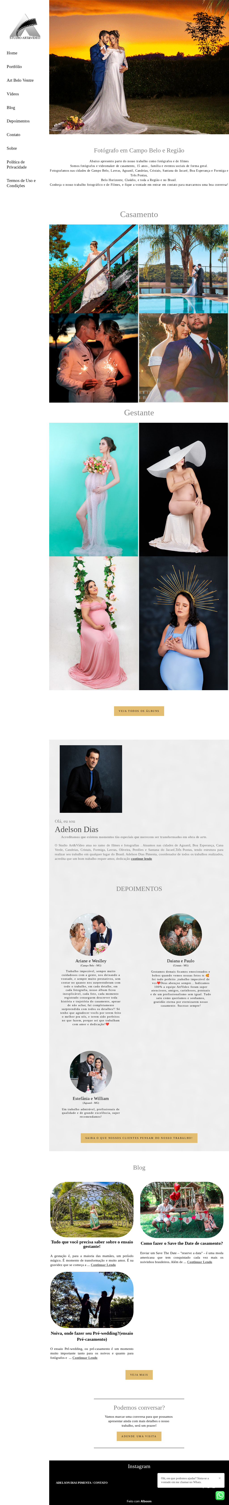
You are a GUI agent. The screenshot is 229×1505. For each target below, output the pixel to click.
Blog (11, 107)
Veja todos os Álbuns (139, 711)
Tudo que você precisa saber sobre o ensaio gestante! (92, 1244)
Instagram (139, 1466)
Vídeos (13, 94)
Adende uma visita (139, 1436)
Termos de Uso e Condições (21, 183)
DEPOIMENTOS (139, 889)
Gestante (139, 412)
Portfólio (14, 66)
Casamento (139, 214)
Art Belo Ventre (20, 80)
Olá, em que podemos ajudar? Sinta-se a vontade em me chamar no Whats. (185, 1480)
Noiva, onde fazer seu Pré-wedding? (85, 1333)
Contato (13, 134)
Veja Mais (139, 1374)
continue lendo (141, 858)
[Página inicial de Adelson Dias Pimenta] (24, 25)
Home (12, 53)
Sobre (12, 148)
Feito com (139, 1501)
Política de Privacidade (17, 164)
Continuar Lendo (103, 1264)
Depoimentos (18, 121)
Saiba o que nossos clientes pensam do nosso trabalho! (139, 1138)
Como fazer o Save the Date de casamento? (182, 1243)
